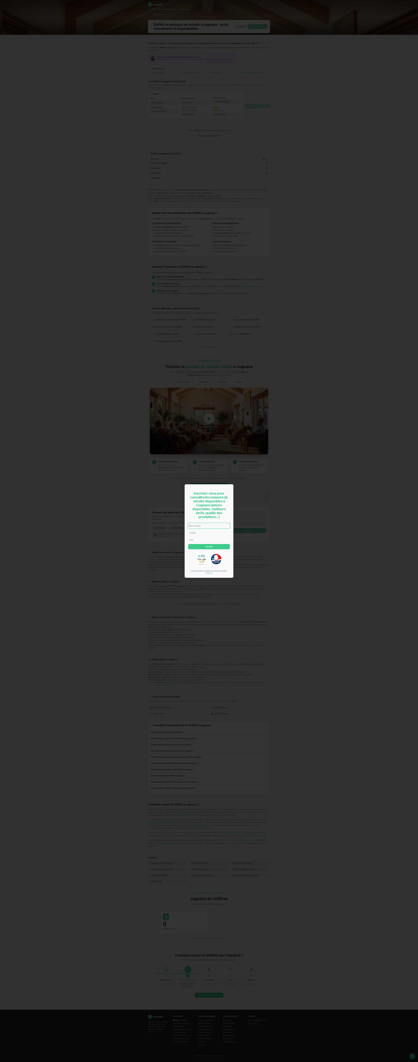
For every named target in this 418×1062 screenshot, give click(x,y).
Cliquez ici (209, 573)
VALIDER (209, 547)
